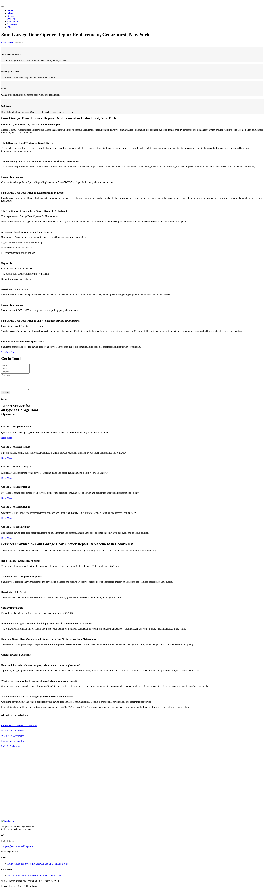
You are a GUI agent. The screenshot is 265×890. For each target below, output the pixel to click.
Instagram (22, 875)
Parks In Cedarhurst (10, 746)
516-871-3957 (8, 352)
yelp (46, 875)
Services (11, 16)
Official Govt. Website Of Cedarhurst (19, 725)
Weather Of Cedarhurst (12, 736)
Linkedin (39, 875)
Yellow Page (55, 875)
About (10, 13)
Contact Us (12, 21)
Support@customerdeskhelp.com (17, 846)
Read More (6, 437)
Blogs (10, 27)
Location (10, 42)
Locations (12, 24)
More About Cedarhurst (12, 730)
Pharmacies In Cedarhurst (13, 741)
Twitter (31, 875)
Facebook (12, 875)
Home (10, 10)
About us (18, 863)
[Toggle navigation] (2, 6)
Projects (11, 18)
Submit (5, 393)
